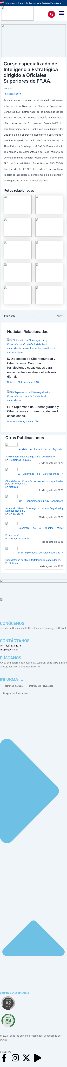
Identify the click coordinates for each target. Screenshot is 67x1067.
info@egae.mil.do (9, 649)
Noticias (8, 88)
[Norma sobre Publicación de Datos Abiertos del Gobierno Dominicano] (8, 1020)
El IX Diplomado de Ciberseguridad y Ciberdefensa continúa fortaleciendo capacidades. (33, 411)
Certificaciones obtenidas (14, 992)
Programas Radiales (20, 459)
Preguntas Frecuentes (16, 693)
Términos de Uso (13, 685)
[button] (33, 848)
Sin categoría (16, 513)
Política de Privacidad (41, 685)
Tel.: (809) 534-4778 (10, 645)
